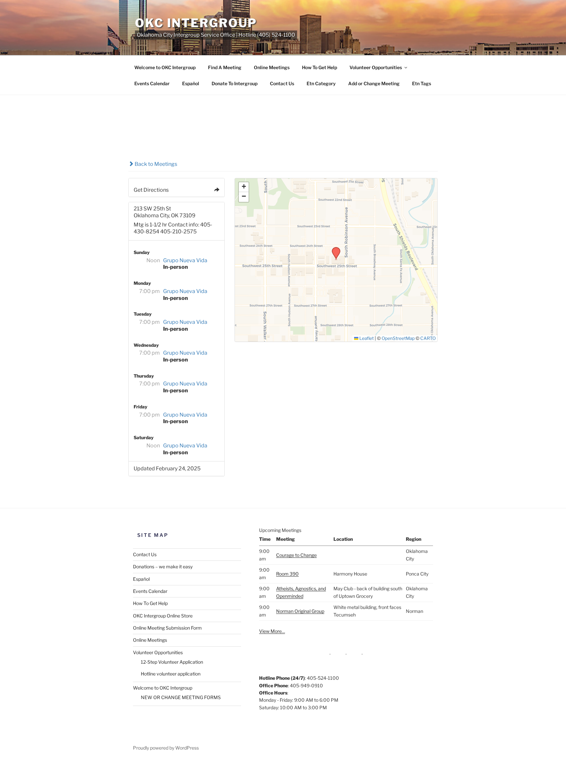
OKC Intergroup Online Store (163, 615)
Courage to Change (296, 555)
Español (190, 83)
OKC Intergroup (196, 23)
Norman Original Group (300, 611)
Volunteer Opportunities (375, 67)
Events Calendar (152, 83)
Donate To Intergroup (234, 83)
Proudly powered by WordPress (166, 748)
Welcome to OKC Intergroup (165, 67)
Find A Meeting (224, 67)
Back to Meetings (155, 164)
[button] (334, 249)
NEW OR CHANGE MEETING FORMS (181, 697)
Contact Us (282, 83)
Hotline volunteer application (170, 673)
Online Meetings (272, 67)
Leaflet (366, 338)
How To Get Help (319, 67)
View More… (272, 631)
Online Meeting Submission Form (167, 628)
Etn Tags (421, 83)
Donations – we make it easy (163, 566)
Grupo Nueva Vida (185, 260)
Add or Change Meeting (374, 83)
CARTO (428, 338)
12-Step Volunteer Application (172, 662)
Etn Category (321, 83)
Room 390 (287, 574)
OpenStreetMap (398, 338)
